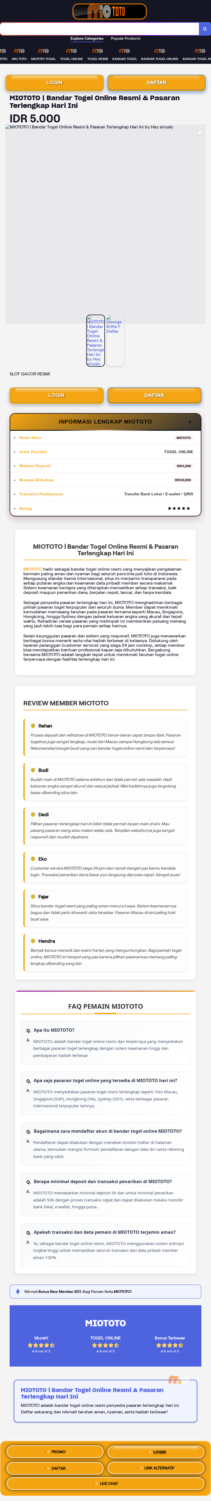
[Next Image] (201, 225)
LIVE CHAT (109, 1484)
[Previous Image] (9, 225)
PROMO (59, 1450)
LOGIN (54, 82)
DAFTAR (156, 82)
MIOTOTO (32, 569)
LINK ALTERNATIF (159, 1467)
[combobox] (99, 29)
